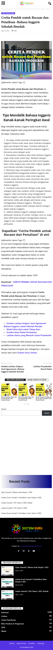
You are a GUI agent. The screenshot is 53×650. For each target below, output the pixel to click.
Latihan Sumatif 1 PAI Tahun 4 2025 (14, 508)
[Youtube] (34, 551)
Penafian (31, 643)
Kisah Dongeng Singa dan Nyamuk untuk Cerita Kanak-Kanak (26, 398)
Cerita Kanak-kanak (7, 9)
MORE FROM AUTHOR (36, 380)
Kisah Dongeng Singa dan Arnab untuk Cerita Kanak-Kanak (9, 398)
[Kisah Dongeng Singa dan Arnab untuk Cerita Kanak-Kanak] (9, 390)
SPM (3, 627)
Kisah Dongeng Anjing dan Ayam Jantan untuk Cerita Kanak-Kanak (44, 398)
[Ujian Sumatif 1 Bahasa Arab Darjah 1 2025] (7, 571)
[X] (29, 551)
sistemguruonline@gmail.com (30, 546)
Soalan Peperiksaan (8, 620)
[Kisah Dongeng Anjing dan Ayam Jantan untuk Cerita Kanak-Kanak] (44, 390)
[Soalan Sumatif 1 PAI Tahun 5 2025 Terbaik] (7, 595)
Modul (3, 631)
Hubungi (40, 643)
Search (3, 409)
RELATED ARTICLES (15, 380)
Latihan (4, 616)
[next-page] (28, 404)
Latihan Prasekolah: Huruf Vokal (42, 367)
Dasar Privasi (21, 643)
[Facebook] (19, 551)
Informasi (5, 612)
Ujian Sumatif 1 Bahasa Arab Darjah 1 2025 (16, 492)
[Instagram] (24, 551)
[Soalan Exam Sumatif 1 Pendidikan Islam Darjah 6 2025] (7, 583)
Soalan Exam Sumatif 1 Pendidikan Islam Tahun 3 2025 (21, 513)
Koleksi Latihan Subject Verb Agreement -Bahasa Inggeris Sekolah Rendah (12, 369)
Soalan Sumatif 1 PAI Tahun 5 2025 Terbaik (16, 503)
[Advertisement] (26, 444)
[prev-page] (25, 404)
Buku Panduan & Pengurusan (12, 624)
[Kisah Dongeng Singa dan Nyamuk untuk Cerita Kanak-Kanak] (26, 390)
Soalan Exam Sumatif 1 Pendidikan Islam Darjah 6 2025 (21, 498)
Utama (11, 643)
